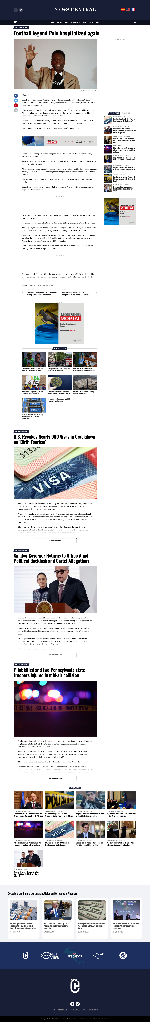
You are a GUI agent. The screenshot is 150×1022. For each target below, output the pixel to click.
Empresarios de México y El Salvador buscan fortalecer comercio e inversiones (126, 925)
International (75, 22)
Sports (85, 22)
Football (38, 285)
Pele (51, 285)
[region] (59, 141)
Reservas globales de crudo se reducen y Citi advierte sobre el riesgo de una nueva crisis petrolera (23, 925)
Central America (62, 22)
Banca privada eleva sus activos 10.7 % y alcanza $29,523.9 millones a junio (91, 925)
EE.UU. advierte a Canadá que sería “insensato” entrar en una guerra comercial (56, 925)
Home (52, 22)
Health (45, 285)
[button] (59, 141)
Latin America (94, 22)
